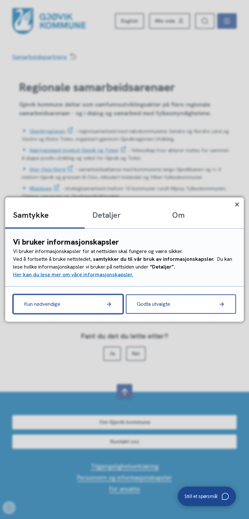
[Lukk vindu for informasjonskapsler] (237, 204)
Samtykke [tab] (31, 215)
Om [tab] (178, 215)
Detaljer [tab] (106, 215)
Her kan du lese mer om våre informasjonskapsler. (73, 274)
